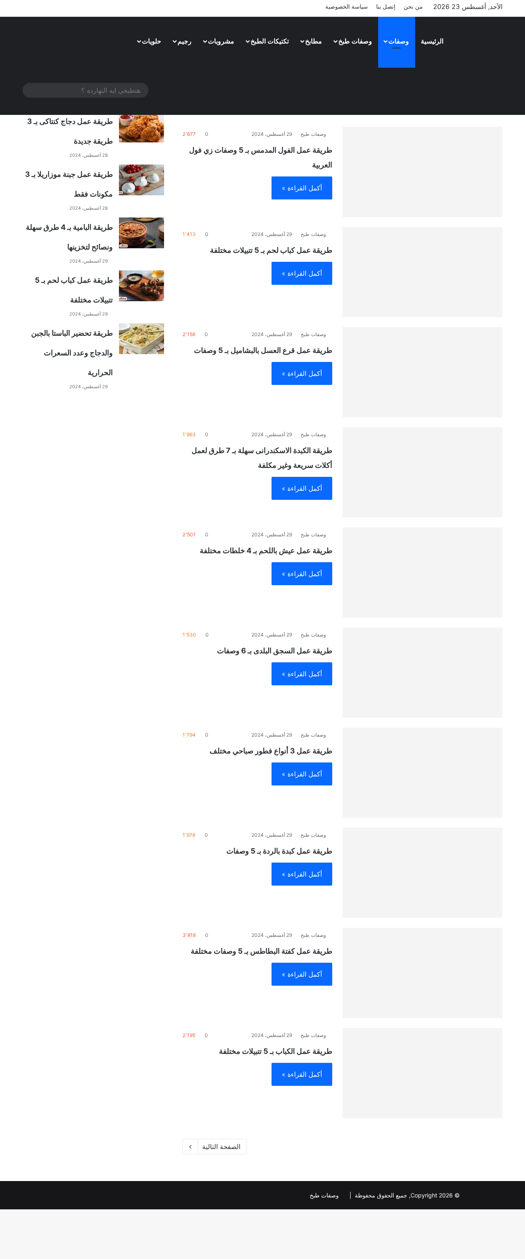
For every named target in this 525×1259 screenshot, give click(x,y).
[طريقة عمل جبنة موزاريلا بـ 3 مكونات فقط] (141, 180)
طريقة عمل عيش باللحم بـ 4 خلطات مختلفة (266, 550)
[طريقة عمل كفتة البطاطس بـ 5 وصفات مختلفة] (422, 973)
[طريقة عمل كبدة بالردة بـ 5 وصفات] (422, 873)
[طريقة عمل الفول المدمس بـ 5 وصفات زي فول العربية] (422, 172)
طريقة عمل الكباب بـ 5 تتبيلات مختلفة (275, 1051)
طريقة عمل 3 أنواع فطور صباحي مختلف (271, 750)
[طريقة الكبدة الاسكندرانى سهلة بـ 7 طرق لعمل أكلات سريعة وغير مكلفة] (422, 472)
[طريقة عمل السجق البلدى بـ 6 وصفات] (422, 672)
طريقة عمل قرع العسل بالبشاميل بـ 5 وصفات (263, 350)
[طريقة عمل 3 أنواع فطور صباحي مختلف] (422, 773)
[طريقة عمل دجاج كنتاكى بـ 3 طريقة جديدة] (141, 127)
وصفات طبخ (355, 41)
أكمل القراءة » (302, 188)
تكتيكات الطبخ (270, 41)
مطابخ (313, 41)
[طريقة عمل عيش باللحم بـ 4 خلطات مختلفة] (422, 572)
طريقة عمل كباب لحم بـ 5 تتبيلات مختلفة (271, 250)
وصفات (398, 41)
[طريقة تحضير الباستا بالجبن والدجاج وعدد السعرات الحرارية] (141, 338)
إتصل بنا (385, 6)
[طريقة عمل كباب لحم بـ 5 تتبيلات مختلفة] (422, 272)
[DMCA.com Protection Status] (481, 1195)
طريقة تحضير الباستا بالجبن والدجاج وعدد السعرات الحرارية (72, 353)
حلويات (151, 41)
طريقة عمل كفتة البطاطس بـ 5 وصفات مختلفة (261, 951)
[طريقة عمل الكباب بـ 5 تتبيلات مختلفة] (422, 1073)
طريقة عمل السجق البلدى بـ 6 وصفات (274, 650)
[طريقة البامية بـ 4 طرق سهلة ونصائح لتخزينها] (141, 232)
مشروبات (221, 41)
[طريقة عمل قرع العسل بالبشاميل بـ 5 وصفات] (422, 372)
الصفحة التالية (221, 1146)
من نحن (413, 6)
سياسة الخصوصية (346, 6)
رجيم (185, 41)
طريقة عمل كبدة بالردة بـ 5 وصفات (279, 851)
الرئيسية (432, 41)
